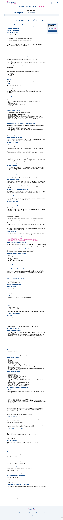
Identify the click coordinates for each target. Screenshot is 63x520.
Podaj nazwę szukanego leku (30, 10)
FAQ (19, 512)
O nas (17, 512)
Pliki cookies (37, 512)
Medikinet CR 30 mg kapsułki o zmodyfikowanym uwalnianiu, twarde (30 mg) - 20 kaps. (22, 239)
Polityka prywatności (32, 512)
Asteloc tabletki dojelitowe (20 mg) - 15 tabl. (15, 238)
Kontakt (42, 512)
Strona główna (12, 512)
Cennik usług (46, 512)
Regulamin (25, 512)
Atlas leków (51, 512)
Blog (22, 512)
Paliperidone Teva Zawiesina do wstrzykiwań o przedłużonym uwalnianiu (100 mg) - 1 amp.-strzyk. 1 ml (24, 240)
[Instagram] (32, 515)
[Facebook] (30, 515)
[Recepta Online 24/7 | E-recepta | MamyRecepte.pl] (10, 3)
